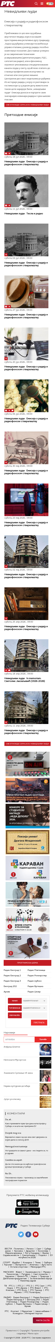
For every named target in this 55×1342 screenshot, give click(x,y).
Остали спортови (19, 1267)
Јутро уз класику (12, 1099)
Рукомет (8, 1264)
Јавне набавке (42, 1311)
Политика (19, 1248)
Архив (7, 991)
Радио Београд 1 (12, 970)
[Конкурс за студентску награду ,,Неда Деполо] (28, 816)
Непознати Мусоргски (15, 1060)
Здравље (9, 1276)
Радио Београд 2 (12, 975)
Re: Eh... (8, 1173)
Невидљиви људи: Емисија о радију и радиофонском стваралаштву (26, 163)
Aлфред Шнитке (12, 1046)
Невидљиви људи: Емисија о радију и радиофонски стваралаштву (26, 420)
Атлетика (34, 1264)
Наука (34, 1276)
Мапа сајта (43, 1320)
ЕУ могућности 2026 (35, 1256)
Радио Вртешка (35, 986)
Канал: (15, 1001)
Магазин (8, 1272)
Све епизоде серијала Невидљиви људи (27, 105)
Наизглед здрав (28, 1280)
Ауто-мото (47, 1264)
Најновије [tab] (9, 1032)
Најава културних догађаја (17, 1086)
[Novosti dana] (28, 764)
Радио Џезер (34, 991)
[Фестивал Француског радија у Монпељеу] (28, 790)
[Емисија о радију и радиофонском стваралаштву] (26, 138)
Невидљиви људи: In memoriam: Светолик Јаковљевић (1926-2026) (24, 680)
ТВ (5, 1285)
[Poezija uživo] (28, 842)
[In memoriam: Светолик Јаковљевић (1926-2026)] (26, 655)
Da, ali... (8, 1119)
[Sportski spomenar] (28, 946)
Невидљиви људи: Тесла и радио (23, 213)
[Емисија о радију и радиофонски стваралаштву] (26, 395)
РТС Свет (40, 1285)
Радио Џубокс (35, 981)
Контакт (15, 1311)
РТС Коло (22, 1290)
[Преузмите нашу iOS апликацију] (27, 1203)
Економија (43, 1251)
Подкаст (42, 1255)
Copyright (24, 1330)
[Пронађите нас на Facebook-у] (28, 1234)
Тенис (38, 1262)
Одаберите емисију (31, 1008)
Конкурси (18, 1313)
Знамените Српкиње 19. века (18, 1073)
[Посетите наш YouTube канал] (36, 1234)
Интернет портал (33, 1313)
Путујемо (25, 1274)
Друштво (30, 1251)
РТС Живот (35, 1288)
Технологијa (12, 1274)
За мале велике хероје (41, 1278)
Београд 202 (10, 986)
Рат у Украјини (32, 1253)
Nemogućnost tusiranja (16, 1146)
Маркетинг (27, 1311)
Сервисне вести (11, 1255)
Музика (47, 1272)
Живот (19, 1272)
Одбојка (48, 1262)
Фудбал (16, 1262)
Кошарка (27, 1262)
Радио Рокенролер (37, 975)
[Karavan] (28, 868)
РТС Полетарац (32, 1292)
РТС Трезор (36, 1290)
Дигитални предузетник (15, 1278)
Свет (39, 1248)
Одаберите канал (30, 1001)
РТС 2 (20, 1285)
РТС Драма (21, 1288)
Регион (30, 1248)
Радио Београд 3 (12, 981)
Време (45, 1253)
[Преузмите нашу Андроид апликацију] (27, 1211)
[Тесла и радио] (26, 190)
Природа (44, 1276)
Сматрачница (28, 1255)
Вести (8, 1248)
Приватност (12, 1330)
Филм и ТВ (22, 1276)
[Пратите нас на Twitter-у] (21, 1234)
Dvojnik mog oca (13, 1133)
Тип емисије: (14, 1008)
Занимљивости (32, 1272)
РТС (7, 1311)
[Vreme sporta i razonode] (28, 920)
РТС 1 (12, 1285)
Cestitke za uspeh (13, 1160)
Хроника (18, 1251)
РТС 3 (29, 1285)
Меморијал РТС (38, 1267)
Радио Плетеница (36, 970)
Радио (7, 1297)
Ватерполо (21, 1264)
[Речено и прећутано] (28, 894)
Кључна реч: (15, 1015)
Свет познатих (40, 1274)
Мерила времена (13, 1253)
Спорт (6, 1262)
